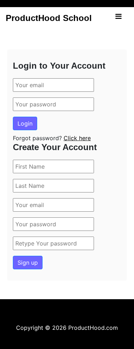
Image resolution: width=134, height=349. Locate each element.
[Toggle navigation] (118, 18)
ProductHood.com (93, 327)
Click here (77, 138)
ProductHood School (49, 18)
